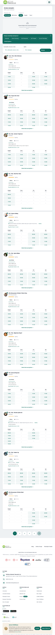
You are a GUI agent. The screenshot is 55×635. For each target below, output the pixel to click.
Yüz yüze (8, 15)
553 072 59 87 (12, 465)
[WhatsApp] (16, 69)
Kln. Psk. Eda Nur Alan (15, 173)
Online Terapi (39, 546)
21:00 (45, 516)
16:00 (33, 83)
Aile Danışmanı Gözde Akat (16, 492)
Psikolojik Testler (48, 546)
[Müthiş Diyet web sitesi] (14, 617)
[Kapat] (51, 36)
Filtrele (43, 50)
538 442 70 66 (12, 266)
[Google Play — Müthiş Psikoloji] (13, 611)
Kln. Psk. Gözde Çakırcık (15, 412)
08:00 (45, 473)
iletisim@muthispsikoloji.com (12, 582)
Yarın (31, 15)
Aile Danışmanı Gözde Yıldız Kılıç (18, 293)
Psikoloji (7, 38)
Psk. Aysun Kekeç (13, 213)
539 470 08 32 (12, 69)
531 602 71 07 (12, 386)
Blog (33, 546)
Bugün (25, 15)
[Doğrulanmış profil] (7, 55)
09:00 (9, 114)
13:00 (9, 83)
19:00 (45, 83)
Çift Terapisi (33, 38)
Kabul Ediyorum (46, 628)
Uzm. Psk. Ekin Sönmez (15, 56)
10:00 (9, 118)
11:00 (9, 76)
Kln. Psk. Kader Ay (14, 452)
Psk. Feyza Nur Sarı (14, 95)
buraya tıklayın (18, 631)
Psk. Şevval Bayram (14, 372)
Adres (11, 62)
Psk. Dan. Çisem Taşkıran (16, 134)
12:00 (9, 80)
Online (15, 15)
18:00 (45, 80)
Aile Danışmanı (24, 38)
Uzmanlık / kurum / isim (9, 46)
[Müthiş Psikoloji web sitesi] (6, 617)
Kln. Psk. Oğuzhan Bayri (15, 333)
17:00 (33, 87)
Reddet (37, 628)
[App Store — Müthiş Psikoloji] (6, 611)
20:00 (45, 513)
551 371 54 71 (12, 227)
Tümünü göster (7, 41)
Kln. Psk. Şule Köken (14, 253)
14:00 (9, 87)
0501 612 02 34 (12, 107)
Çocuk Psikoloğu (43, 38)
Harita (40, 223)
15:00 (33, 80)
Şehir (25, 46)
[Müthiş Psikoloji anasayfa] (7, 546)
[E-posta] (18, 69)
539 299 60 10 (12, 187)
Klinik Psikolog (15, 38)
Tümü (20, 15)
